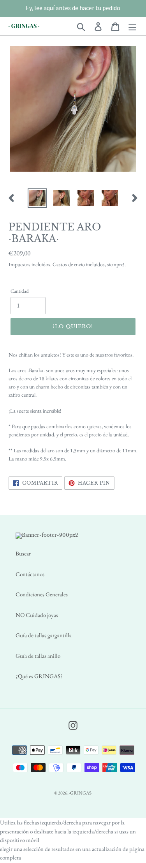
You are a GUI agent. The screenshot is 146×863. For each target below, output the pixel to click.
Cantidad (20, 291)
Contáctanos (30, 574)
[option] (37, 198)
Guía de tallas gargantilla (44, 635)
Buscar (23, 553)
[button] (73, 8)
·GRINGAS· (80, 793)
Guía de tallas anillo (38, 655)
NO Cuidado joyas (37, 615)
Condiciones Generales (42, 594)
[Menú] (132, 26)
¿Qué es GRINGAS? (39, 676)
